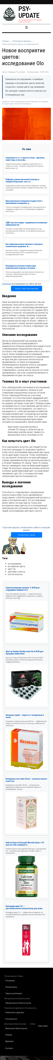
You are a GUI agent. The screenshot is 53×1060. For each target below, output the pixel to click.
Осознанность (11, 1019)
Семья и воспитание (13, 993)
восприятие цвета (16, 566)
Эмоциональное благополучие (18, 1003)
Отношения (10, 980)
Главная (5, 41)
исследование (14, 563)
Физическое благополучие (16, 1028)
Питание (8, 1035)
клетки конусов (15, 574)
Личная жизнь (11, 987)
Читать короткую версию (26, 288)
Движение (9, 1041)
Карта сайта (43, 1026)
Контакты (9, 1048)
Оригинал (6, 283)
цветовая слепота (16, 571)
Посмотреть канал (26, 535)
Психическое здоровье (21, 41)
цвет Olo (12, 569)
